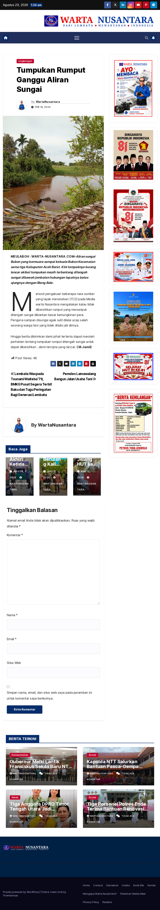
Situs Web (14, 663)
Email (11, 639)
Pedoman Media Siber (133, 893)
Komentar (15, 535)
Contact (98, 885)
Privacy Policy (91, 902)
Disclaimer (112, 885)
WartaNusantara (48, 101)
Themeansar (10, 895)
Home (86, 885)
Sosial (92, 754)
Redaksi (107, 902)
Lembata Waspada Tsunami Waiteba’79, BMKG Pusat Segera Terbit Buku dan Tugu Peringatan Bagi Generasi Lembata (31, 384)
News (15, 797)
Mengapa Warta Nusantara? (100, 893)
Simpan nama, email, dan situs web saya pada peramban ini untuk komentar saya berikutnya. (49, 695)
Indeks (126, 885)
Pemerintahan (20, 754)
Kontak (152, 885)
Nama (12, 615)
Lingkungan (25, 61)
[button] (146, 38)
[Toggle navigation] (77, 38)
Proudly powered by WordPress (21, 891)
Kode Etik (138, 885)
